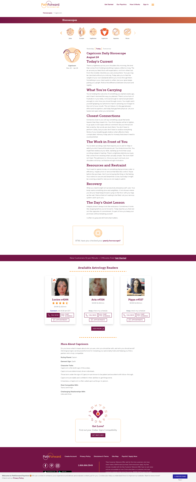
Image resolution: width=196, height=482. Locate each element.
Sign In (146, 4)
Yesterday (90, 49)
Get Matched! (98, 435)
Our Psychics (121, 4)
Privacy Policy (18, 478)
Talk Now (54, 315)
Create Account (71, 456)
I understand (180, 476)
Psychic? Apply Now (129, 456)
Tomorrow (107, 49)
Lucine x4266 (60, 299)
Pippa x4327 (135, 299)
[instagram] (57, 466)
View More (97, 329)
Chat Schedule (68, 315)
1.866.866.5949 (85, 465)
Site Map (115, 456)
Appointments (61, 320)
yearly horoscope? (112, 240)
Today (98, 49)
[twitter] (51, 466)
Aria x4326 (98, 299)
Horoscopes (47, 13)
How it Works (135, 4)
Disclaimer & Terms (101, 456)
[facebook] (45, 466)
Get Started (109, 4)
